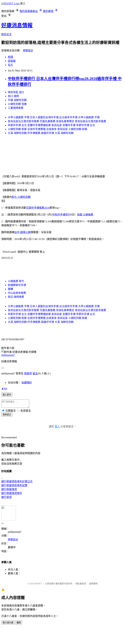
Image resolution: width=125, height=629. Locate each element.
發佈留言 (7, 414)
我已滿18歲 (8, 622)
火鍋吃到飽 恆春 (17, 104)
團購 (10, 289)
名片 (10, 64)
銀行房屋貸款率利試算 (14, 485)
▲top (4, 388)
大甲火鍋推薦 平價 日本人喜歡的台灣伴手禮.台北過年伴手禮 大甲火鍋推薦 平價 (54, 117)
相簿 (10, 57)
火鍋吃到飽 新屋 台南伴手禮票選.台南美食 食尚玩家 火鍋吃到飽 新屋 (47, 129)
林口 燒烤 (13, 96)
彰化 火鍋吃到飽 (21, 197)
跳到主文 (6, 34)
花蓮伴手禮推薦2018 (37, 207)
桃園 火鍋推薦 (85, 214)
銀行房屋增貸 (9, 489)
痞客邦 (28, 373)
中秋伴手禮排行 (61, 214)
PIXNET (38, 583)
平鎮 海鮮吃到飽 (17, 100)
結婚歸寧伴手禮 (17, 285)
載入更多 (7, 394)
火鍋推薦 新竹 (16, 281)
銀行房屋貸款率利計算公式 (17, 481)
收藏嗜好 (26, 382)
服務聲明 (93, 583)
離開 (19, 622)
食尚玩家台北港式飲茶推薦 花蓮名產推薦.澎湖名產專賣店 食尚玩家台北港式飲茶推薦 (57, 121)
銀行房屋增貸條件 (11, 493)
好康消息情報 (17, 25)
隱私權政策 (81, 583)
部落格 (12, 61)
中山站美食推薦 (17, 292)
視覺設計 (28, 50)
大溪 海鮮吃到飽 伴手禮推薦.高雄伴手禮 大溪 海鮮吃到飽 (41, 133)
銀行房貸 (6, 497)
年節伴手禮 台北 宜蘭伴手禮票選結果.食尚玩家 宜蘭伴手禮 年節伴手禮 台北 (51, 125)
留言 (35, 373)
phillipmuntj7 (8, 355)
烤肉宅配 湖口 (16, 92)
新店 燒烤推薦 (16, 296)
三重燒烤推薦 (15, 108)
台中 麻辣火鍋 (22, 232)
